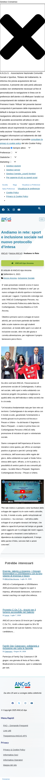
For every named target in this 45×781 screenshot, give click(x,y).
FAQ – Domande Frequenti (15, 725)
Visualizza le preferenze (31, 185)
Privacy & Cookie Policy (17, 196)
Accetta (5, 185)
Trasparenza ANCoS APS (15, 736)
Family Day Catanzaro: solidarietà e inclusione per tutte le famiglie (21, 647)
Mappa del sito (10, 765)
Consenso (6, 779)
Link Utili (7, 731)
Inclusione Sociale (26, 278)
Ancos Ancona (10, 278)
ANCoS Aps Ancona (24, 263)
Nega (15, 185)
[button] (22, 37)
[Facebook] (3, 209)
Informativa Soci (10, 755)
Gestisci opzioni (13, 166)
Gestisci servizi (13, 170)
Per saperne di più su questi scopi (21, 177)
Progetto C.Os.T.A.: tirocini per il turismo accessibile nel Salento (19, 610)
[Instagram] (13, 209)
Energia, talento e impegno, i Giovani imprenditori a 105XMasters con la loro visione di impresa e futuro (22, 573)
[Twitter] (8, 209)
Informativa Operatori (13, 760)
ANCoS (4, 253)
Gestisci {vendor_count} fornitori (21, 174)
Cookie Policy (12, 192)
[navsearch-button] (39, 208)
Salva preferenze (8, 189)
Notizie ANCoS (15, 253)
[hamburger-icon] (41, 219)
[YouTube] (19, 209)
